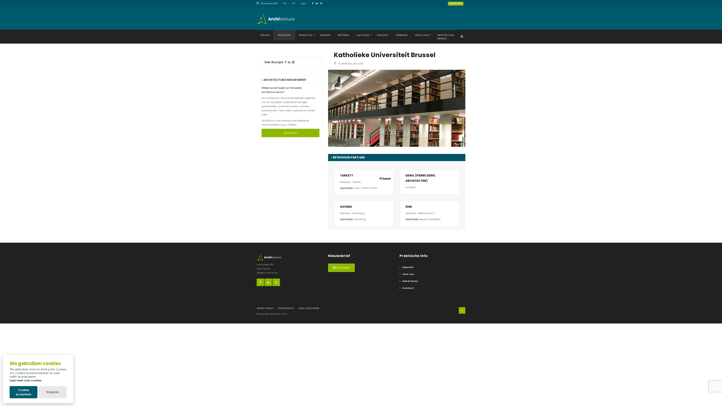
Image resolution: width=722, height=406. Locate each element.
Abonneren (290, 132)
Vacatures (362, 35)
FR (293, 3)
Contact (408, 288)
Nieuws (264, 35)
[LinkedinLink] (318, 3)
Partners (343, 35)
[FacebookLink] (313, 3)
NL (284, 3)
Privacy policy (265, 308)
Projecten (284, 35)
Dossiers (325, 35)
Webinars (401, 35)
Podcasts (382, 35)
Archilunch (422, 35)
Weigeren (52, 392)
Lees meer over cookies (25, 380)
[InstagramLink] (322, 3)
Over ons (408, 274)
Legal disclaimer (308, 308)
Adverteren (456, 3)
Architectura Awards (445, 37)
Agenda (407, 267)
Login (303, 3)
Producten (305, 35)
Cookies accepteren (23, 392)
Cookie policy (286, 308)
